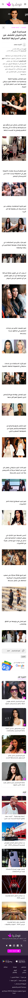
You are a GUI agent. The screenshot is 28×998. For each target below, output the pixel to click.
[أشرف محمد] (24, 45)
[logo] (14, 4)
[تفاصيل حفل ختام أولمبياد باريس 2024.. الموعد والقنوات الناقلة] (14, 911)
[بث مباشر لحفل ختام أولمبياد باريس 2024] (14, 884)
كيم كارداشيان (16, 651)
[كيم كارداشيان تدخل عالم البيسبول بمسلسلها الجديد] (14, 744)
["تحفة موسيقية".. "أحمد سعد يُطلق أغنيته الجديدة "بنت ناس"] (14, 805)
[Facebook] (18, 946)
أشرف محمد (18, 44)
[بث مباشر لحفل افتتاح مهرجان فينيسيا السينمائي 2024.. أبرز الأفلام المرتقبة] (14, 831)
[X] (21, 946)
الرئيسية (23, 27)
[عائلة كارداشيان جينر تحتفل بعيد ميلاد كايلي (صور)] (14, 771)
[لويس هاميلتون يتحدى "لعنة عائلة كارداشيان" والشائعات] (14, 717)
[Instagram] (14, 946)
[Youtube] (10, 946)
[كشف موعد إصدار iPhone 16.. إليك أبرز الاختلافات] (14, 858)
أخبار (8, 651)
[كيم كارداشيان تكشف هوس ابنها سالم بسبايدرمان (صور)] (14, 690)
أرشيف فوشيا (15, 27)
